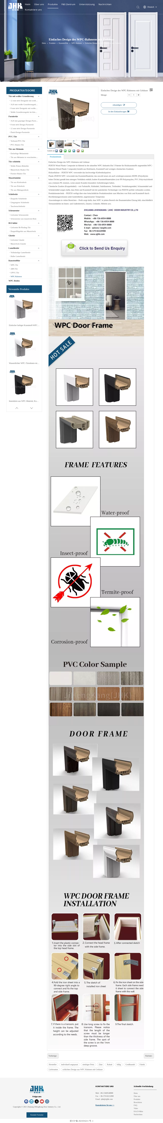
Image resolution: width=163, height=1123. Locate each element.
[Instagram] (47, 1101)
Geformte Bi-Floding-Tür (21, 227)
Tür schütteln (14, 162)
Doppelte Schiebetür (19, 199)
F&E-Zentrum (68, 4)
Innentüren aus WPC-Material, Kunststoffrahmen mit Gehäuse (24, 401)
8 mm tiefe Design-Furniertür (22, 125)
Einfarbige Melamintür (20, 153)
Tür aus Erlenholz (18, 186)
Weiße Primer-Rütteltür (20, 166)
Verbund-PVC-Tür (18, 141)
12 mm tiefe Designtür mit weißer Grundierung (26, 101)
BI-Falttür (13, 223)
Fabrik (142, 1064)
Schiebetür (13, 194)
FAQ (135, 1105)
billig (119, 1064)
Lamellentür (14, 248)
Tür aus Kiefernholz (18, 182)
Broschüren (138, 1102)
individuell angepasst (69, 1064)
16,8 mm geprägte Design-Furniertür (25, 121)
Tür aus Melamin (16, 149)
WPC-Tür (14, 265)
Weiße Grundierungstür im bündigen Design (26, 112)
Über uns (39, 4)
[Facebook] (26, 1101)
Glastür (12, 236)
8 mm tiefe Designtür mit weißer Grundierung (26, 108)
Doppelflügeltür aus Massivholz (23, 231)
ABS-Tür (14, 269)
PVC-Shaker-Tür (17, 145)
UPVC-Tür (15, 273)
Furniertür (13, 116)
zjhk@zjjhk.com (107, 1099)
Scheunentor (14, 210)
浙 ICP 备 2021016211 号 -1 (81, 1121)
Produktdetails (55, 157)
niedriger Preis (88, 1064)
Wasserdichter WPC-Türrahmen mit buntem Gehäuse (24, 363)
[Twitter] (37, 1101)
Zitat (100, 1064)
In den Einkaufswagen (117, 111)
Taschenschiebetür (18, 206)
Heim (27, 4)
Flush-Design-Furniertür (20, 132)
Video (136, 1108)
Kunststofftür (14, 261)
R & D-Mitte (138, 1111)
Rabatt (109, 1064)
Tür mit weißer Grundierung (21, 96)
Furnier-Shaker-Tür (18, 174)
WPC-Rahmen (16, 276)
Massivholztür (15, 178)
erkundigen (117, 105)
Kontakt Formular (36, 1115)
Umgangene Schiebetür (20, 202)
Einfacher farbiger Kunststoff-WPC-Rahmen (24, 325)
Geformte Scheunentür (20, 215)
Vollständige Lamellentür (20, 252)
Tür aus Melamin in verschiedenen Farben (26, 157)
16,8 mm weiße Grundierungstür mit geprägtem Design (26, 104)
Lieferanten (53, 1069)
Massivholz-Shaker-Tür (20, 170)
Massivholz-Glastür (18, 244)
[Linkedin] (31, 1101)
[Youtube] (42, 1101)
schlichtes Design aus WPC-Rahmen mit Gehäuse (83, 1069)
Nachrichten (105, 4)
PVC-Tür (13, 136)
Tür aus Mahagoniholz (20, 190)
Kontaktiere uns (33, 9)
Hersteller (53, 1064)
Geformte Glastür (17, 240)
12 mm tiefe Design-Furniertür (23, 128)
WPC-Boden (14, 281)
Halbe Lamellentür (18, 256)
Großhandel (130, 1064)
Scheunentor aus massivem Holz (23, 219)
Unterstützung (87, 4)
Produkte (53, 4)
